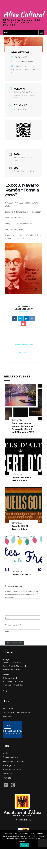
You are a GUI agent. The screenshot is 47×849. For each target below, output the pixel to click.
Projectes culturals (11, 757)
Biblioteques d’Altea (12, 769)
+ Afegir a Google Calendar (24, 344)
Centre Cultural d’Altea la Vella (16, 712)
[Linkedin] (26, 318)
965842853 (28, 61)
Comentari (10, 597)
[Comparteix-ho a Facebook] (14, 318)
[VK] (32, 318)
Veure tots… (8, 716)
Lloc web (9, 632)
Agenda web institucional (14, 761)
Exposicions (21, 109)
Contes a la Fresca (22, 574)
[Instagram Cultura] (13, 784)
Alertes (6, 753)
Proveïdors (7, 773)
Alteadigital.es (9, 765)
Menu (6, 33)
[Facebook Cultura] (6, 784)
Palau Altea (8, 708)
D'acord (24, 845)
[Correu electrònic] (23, 323)
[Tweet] (20, 318)
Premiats (7, 777)
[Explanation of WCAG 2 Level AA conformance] (23, 830)
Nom (7, 618)
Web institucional (23, 819)
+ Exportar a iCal (24, 352)
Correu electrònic (13, 625)
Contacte (7, 691)
